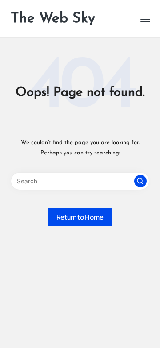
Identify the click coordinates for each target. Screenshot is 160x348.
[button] (140, 181)
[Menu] (144, 19)
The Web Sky (53, 19)
